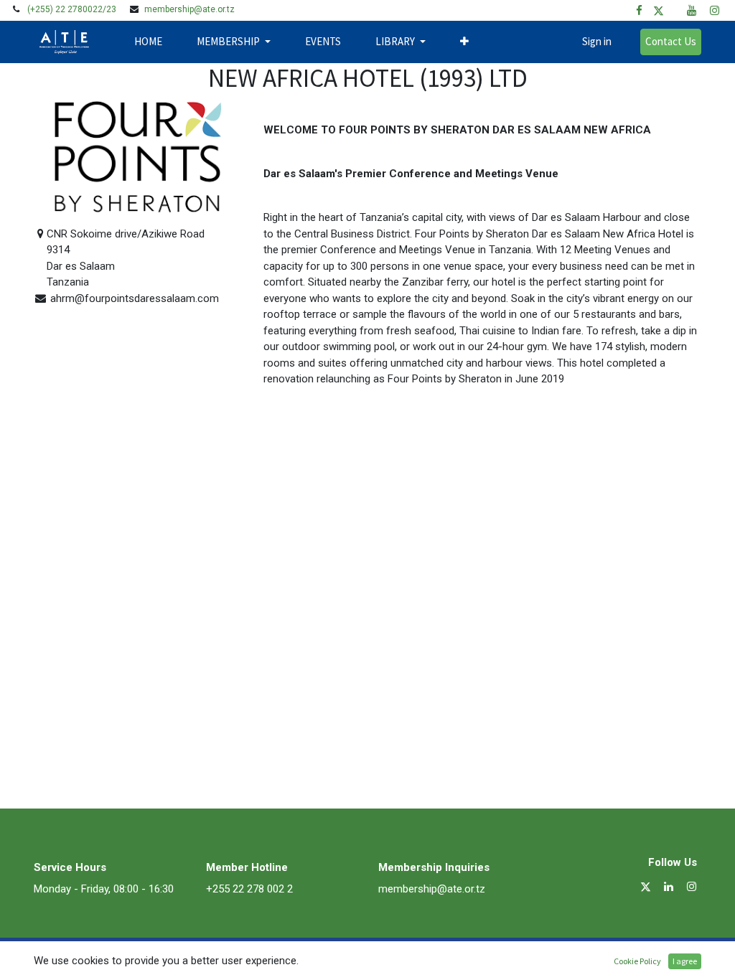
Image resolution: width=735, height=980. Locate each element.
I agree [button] (685, 961)
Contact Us (670, 41)
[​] (639, 10)
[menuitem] (148, 42)
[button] (464, 42)
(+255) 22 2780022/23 (71, 9)
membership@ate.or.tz (189, 9)
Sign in (597, 41)
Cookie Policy (637, 961)
